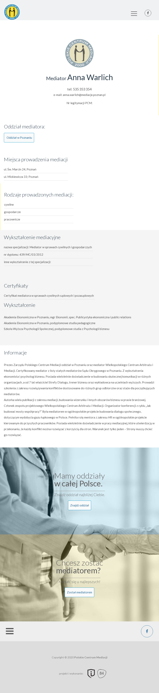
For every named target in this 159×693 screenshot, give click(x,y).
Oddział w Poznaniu (19, 137)
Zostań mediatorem (79, 592)
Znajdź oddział (79, 505)
